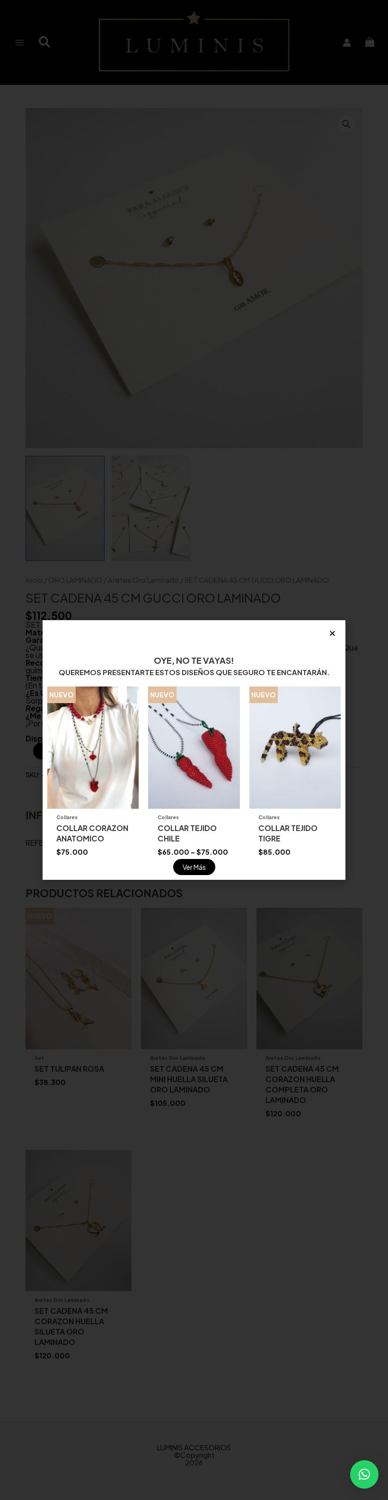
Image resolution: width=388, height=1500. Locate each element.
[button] (364, 1474)
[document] (194, 750)
